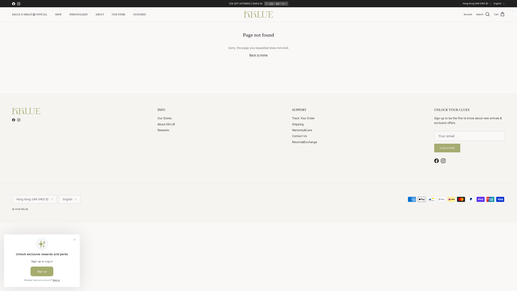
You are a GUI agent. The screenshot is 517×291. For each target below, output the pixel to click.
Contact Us (299, 136)
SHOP (58, 14)
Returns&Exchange (304, 142)
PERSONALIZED (78, 14)
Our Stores (165, 118)
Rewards (163, 130)
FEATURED (139, 14)
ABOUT (100, 14)
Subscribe (447, 148)
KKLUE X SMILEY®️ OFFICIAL (29, 14)
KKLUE (24, 209)
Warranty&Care (302, 130)
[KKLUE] (258, 14)
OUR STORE (118, 14)
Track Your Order (303, 118)
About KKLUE (166, 124)
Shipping (298, 124)
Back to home (258, 55)
